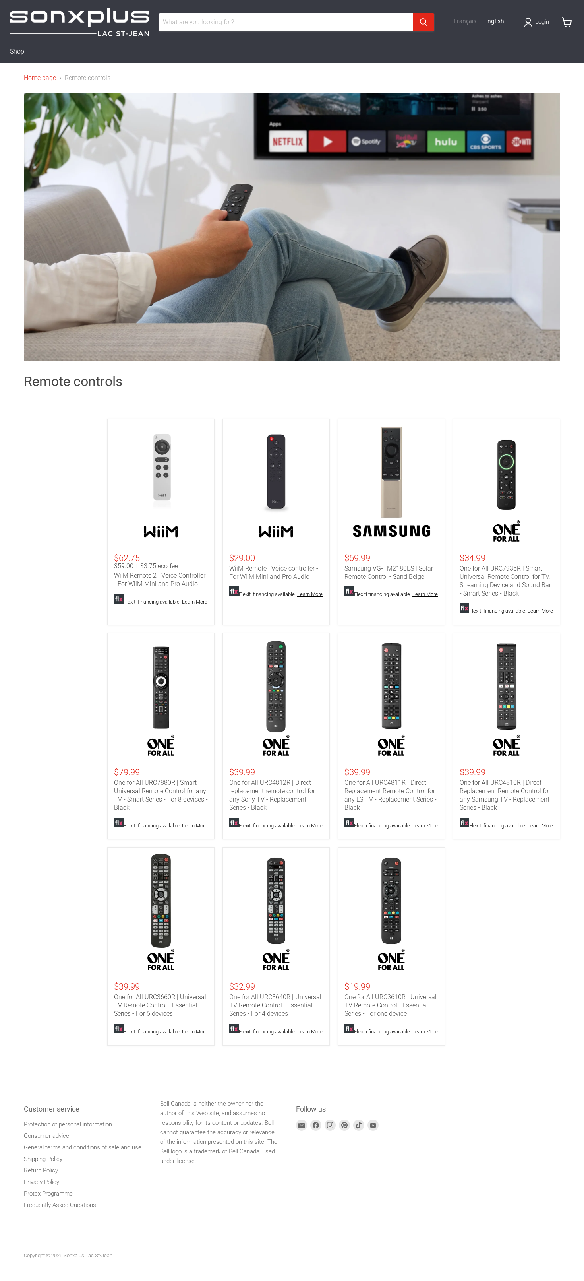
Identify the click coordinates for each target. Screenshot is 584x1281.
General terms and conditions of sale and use (82, 1147)
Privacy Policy (41, 1182)
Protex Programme (48, 1193)
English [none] (494, 21)
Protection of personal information (68, 1124)
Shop (17, 51)
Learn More (194, 602)
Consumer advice (46, 1135)
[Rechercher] (423, 22)
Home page (40, 78)
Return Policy (41, 1170)
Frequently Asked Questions (60, 1205)
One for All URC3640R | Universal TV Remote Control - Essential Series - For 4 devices (275, 1005)
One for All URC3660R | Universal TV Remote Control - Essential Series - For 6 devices (160, 1005)
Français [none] (465, 21)
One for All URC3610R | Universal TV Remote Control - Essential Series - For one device (390, 1005)
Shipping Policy (43, 1159)
